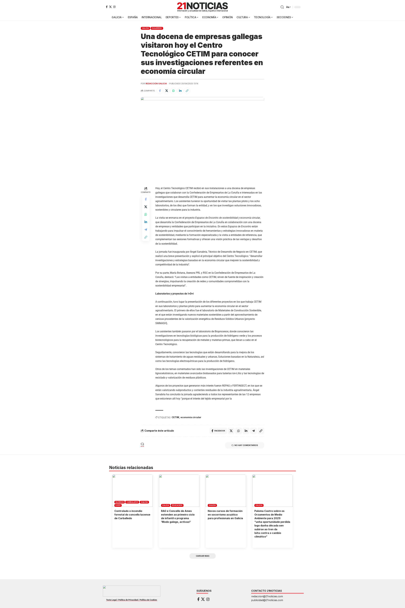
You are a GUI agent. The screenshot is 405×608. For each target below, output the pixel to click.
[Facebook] (106, 7)
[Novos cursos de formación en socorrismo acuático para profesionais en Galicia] (226, 491)
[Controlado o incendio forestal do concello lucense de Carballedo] (132, 491)
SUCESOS (119, 502)
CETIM (175, 417)
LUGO (117, 505)
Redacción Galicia (156, 83)
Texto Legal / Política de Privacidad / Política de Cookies (131, 600)
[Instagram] (114, 7)
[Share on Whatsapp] (173, 91)
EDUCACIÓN (177, 505)
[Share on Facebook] (160, 91)
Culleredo (157, 28)
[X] (110, 7)
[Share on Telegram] (146, 229)
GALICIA (145, 28)
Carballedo (132, 502)
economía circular (191, 417)
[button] (282, 7)
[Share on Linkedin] (180, 91)
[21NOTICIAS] (202, 7)
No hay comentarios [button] (246, 445)
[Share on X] (166, 91)
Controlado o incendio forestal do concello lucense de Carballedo (132, 514)
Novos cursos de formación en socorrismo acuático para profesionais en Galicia (225, 514)
